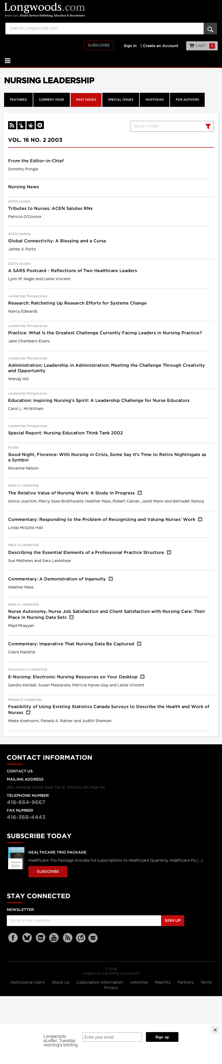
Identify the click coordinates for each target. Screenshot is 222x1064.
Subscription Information (99, 982)
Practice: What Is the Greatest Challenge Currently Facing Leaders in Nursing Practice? (105, 333)
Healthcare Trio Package (57, 852)
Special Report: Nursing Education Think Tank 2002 (65, 433)
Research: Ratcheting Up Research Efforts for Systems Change (77, 303)
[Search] (207, 127)
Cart (204, 46)
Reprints (163, 982)
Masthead (154, 99)
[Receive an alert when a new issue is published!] (40, 125)
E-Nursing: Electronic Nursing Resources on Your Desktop (73, 677)
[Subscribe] (21, 125)
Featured (18, 99)
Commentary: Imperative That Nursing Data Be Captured (72, 644)
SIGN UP (173, 920)
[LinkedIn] (40, 938)
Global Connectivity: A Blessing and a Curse (57, 241)
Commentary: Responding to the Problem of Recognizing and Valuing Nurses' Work (102, 520)
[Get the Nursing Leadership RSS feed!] (12, 125)
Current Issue (51, 99)
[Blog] (81, 941)
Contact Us (20, 771)
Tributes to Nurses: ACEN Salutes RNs (50, 209)
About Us (60, 982)
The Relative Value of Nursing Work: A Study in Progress (72, 493)
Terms (206, 982)
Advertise (139, 982)
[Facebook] (13, 938)
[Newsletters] (93, 938)
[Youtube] (54, 938)
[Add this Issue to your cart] (31, 125)
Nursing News (23, 187)
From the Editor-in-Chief (36, 161)
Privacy (111, 988)
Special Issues (120, 99)
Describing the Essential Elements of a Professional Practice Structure (86, 553)
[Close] (215, 1030)
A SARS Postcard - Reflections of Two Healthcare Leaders (72, 271)
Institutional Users (28, 982)
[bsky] (27, 938)
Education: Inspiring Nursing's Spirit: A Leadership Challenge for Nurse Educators (99, 401)
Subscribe (99, 45)
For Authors (187, 99)
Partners (186, 982)
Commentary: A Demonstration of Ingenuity (57, 579)
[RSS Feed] (67, 938)
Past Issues (86, 99)
